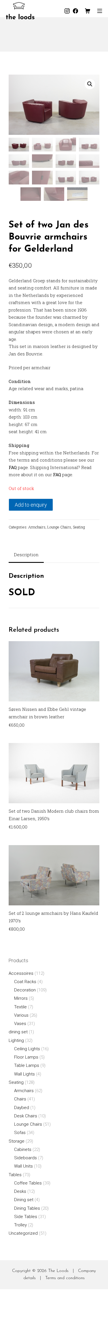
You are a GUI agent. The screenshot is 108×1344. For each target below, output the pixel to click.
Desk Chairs (25, 1116)
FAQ (13, 467)
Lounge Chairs (59, 527)
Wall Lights (24, 1074)
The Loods (58, 1271)
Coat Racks (25, 981)
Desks (20, 1191)
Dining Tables (27, 1208)
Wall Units (23, 1166)
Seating (79, 527)
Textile (20, 1007)
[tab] (26, 555)
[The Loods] (20, 11)
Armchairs (37, 527)
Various (21, 1015)
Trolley (20, 1225)
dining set (18, 1031)
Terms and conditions (65, 1278)
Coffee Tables (28, 1183)
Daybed (21, 1107)
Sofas (20, 1132)
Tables (15, 1174)
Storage (16, 1141)
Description (26, 554)
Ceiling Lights (27, 1048)
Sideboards (25, 1157)
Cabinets (22, 1149)
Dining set (23, 1199)
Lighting (16, 1040)
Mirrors (21, 998)
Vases (20, 1023)
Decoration (25, 990)
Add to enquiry (31, 505)
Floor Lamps (26, 1057)
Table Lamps (26, 1065)
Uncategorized (23, 1233)
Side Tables (25, 1216)
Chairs (20, 1099)
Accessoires (21, 973)
